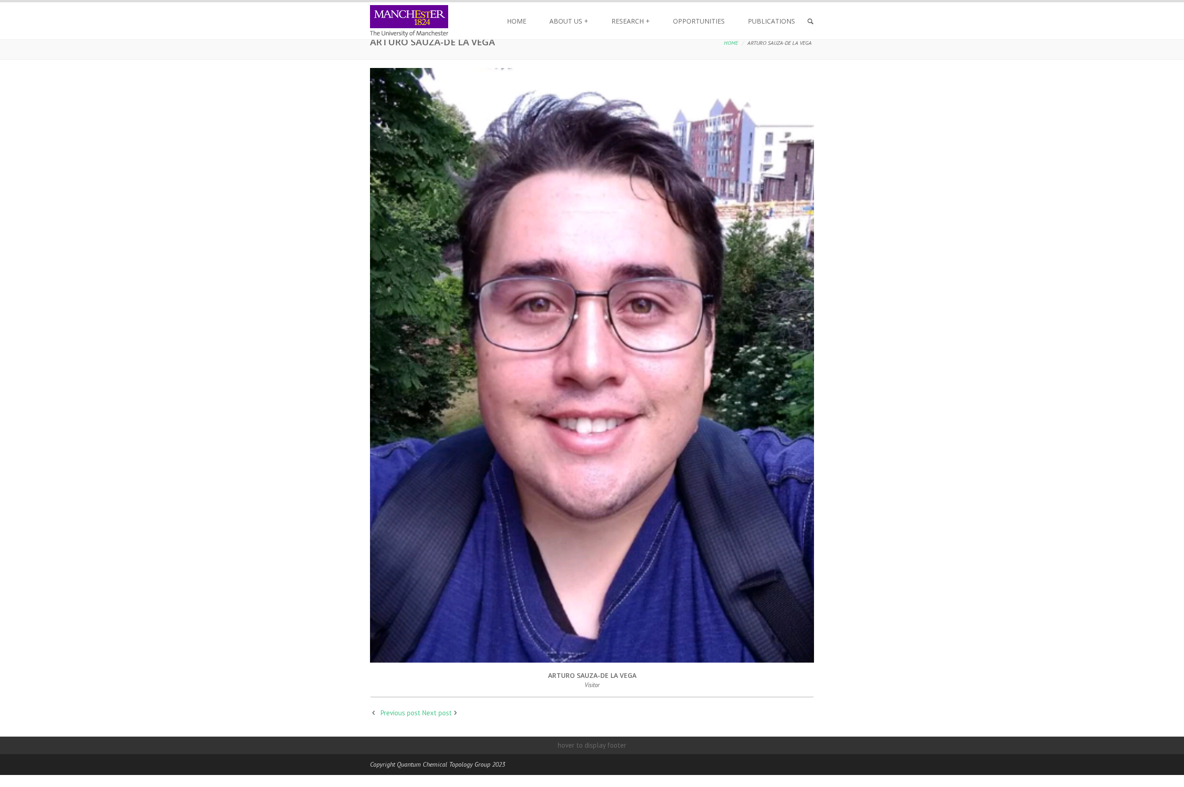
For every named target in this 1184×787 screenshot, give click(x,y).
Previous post (400, 712)
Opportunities (699, 21)
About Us (568, 21)
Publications (771, 21)
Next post (437, 712)
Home (516, 21)
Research (630, 21)
